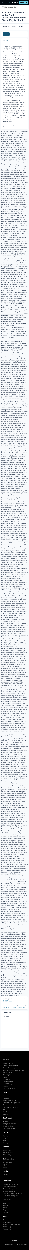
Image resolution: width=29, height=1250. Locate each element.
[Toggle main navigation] (2, 2)
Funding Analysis (8, 1152)
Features (5, 1175)
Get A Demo (6, 1203)
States (5, 1077)
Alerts (4, 1140)
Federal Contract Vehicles (10, 1066)
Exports (5, 1114)
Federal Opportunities (9, 1100)
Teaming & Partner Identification (13, 1193)
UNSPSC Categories (9, 1084)
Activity (5, 1109)
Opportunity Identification (11, 1184)
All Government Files (10, 7)
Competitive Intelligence (10, 1196)
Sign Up (5, 1205)
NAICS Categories (8, 1072)
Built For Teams (7, 1162)
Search (5, 1112)
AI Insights (6, 1121)
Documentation (7, 1220)
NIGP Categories (8, 1082)
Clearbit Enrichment (9, 1088)
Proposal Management (10, 1189)
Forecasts (6, 1098)
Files (4, 1105)
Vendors (5, 1086)
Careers (5, 1212)
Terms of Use (7, 1229)
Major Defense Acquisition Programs (14, 1070)
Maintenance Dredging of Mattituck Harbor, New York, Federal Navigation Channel (14, 1007)
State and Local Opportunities (12, 1103)
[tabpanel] (14, 86)
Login (4, 1177)
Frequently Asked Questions (11, 1224)
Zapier (5, 1165)
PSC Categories (7, 1075)
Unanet (5, 1167)
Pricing (5, 1208)
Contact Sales (7, 1222)
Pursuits (5, 1138)
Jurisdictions (6, 1079)
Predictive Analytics (9, 1128)
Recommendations (8, 1126)
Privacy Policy (7, 1227)
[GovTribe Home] (11, 2)
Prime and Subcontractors (11, 1107)
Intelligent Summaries (9, 1124)
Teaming (5, 1143)
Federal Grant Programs (10, 1068)
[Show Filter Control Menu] (24, 999)
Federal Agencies (8, 1063)
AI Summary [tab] (10, 41)
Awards (5, 1096)
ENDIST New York (8, 1001)
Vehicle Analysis (7, 1155)
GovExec (19, 1244)
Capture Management (9, 1186)
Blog (4, 1210)
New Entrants (7, 1150)
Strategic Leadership (9, 1191)
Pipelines (5, 1136)
